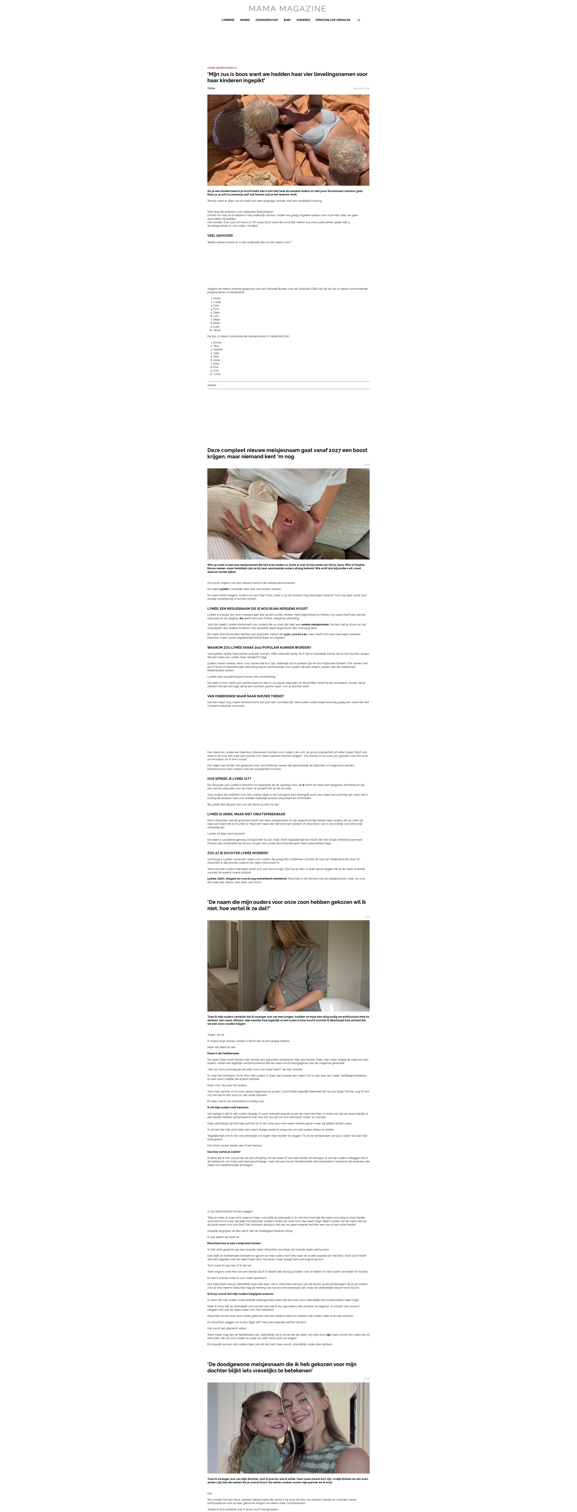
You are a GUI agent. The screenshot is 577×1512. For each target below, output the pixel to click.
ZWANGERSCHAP (266, 19)
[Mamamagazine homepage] (288, 14)
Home (211, 67)
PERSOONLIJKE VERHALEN (333, 19)
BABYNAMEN (226, 67)
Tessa (211, 88)
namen (211, 385)
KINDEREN (303, 19)
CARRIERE (228, 19)
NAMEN (245, 19)
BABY (287, 19)
